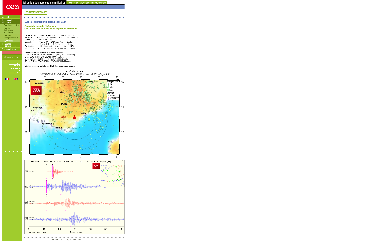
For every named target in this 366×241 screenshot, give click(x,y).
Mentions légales (66, 240)
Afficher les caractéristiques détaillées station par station (49, 66)
